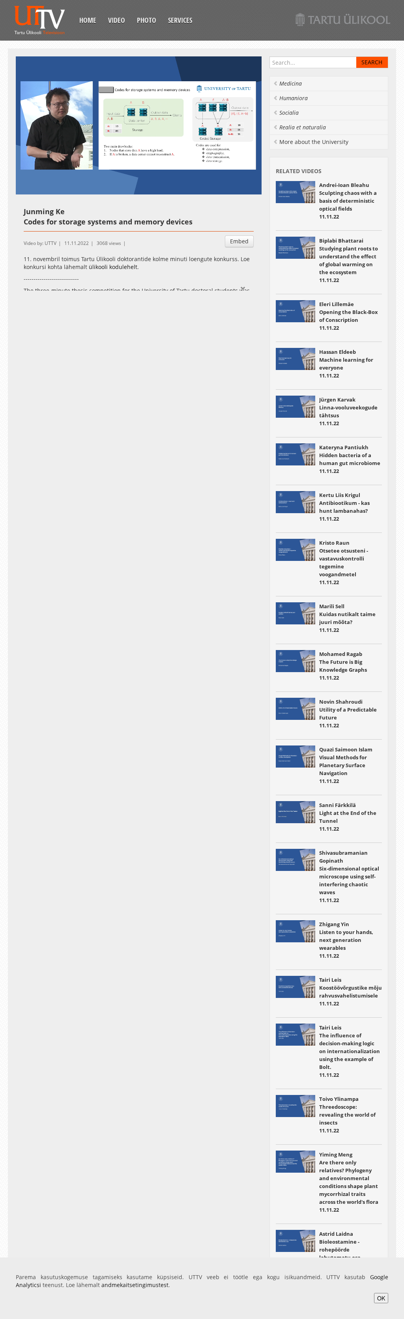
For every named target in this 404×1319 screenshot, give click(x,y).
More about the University (313, 142)
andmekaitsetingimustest (134, 1285)
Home (87, 20)
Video (116, 20)
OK (381, 1298)
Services (180, 20)
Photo (146, 20)
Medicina (290, 83)
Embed (239, 241)
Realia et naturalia (302, 127)
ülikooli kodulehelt (113, 267)
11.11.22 (348, 264)
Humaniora (293, 98)
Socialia (289, 112)
